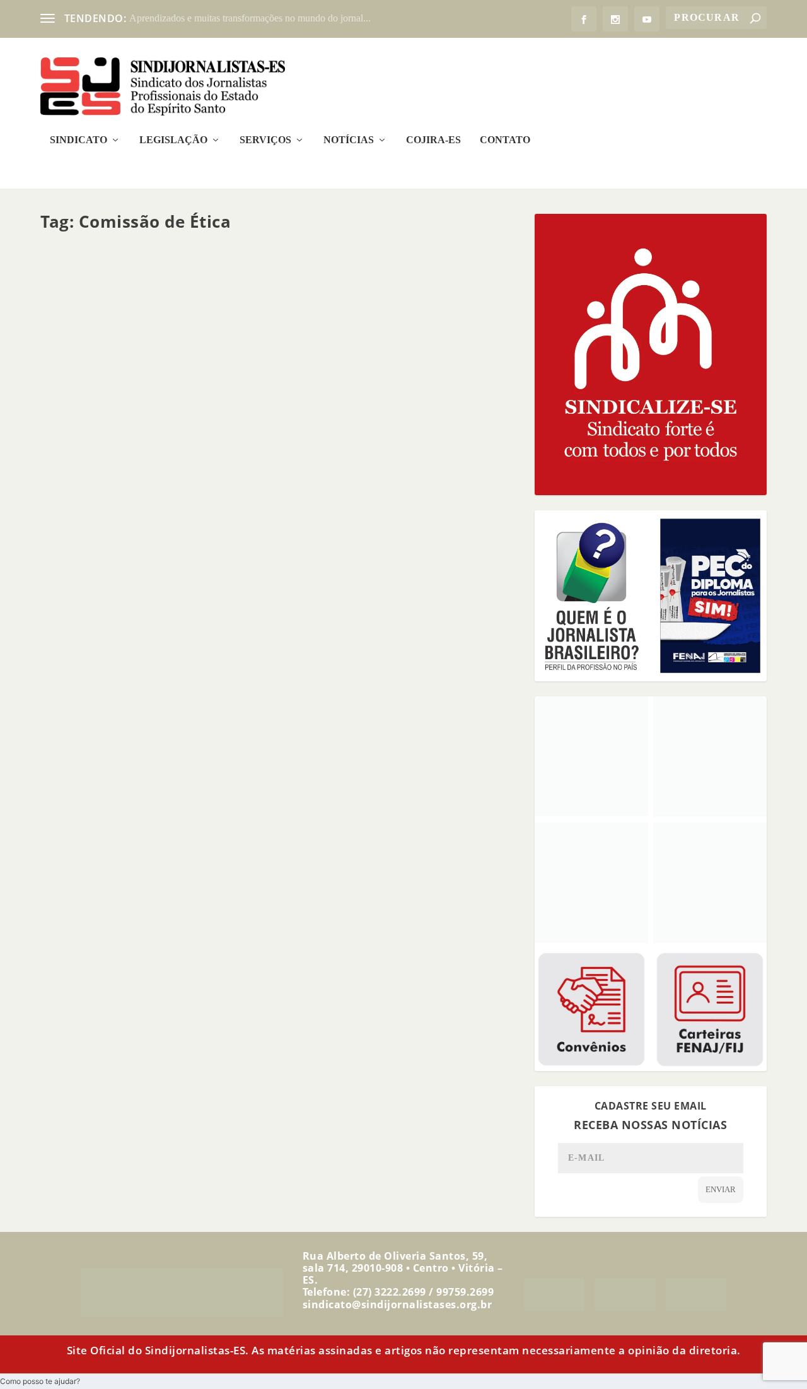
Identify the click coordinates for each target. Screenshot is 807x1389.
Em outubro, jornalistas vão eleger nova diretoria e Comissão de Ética (238, 579)
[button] (40, 1381)
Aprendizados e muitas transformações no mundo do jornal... (250, 18)
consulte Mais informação (120, 645)
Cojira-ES (433, 140)
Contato (505, 140)
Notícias (348, 140)
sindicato (78, 598)
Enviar (720, 1189)
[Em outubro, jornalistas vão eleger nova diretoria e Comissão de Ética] (280, 400)
